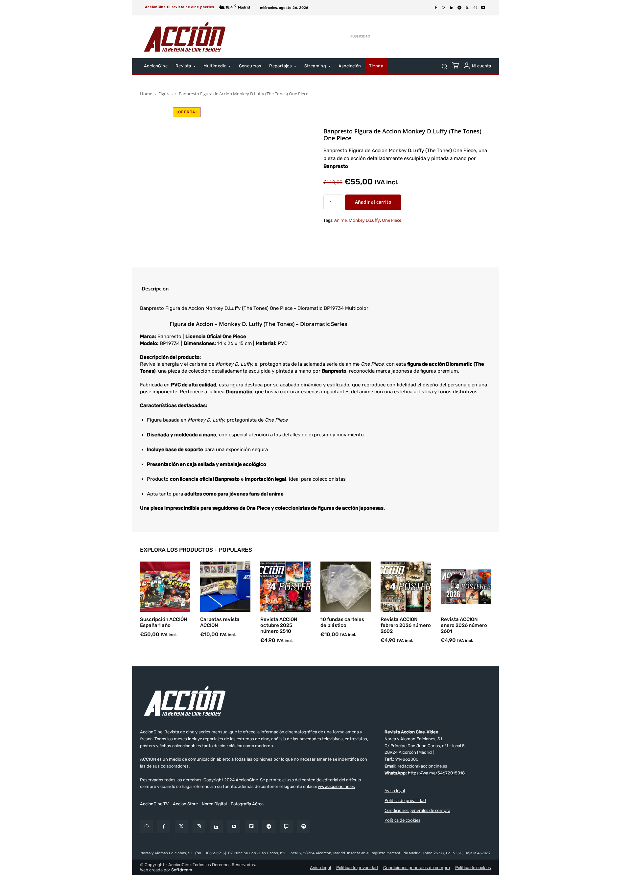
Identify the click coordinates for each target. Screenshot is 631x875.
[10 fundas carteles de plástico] (345, 587)
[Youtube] (483, 8)
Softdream (181, 869)
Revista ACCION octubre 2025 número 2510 (278, 625)
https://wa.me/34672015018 (436, 773)
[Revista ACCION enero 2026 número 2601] (466, 587)
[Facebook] (436, 8)
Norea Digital (214, 803)
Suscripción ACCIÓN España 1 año (163, 622)
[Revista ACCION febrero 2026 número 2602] (406, 587)
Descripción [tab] (155, 288)
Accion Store (185, 803)
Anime (340, 220)
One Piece (391, 220)
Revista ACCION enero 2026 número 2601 (464, 625)
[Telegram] (459, 8)
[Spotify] (303, 826)
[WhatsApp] (475, 8)
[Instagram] (444, 8)
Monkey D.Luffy (364, 220)
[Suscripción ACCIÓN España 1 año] (165, 587)
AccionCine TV (154, 803)
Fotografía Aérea (247, 803)
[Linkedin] (452, 8)
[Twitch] (286, 826)
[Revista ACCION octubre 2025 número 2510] (285, 587)
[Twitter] (181, 826)
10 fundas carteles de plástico (342, 622)
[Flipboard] (251, 826)
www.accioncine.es (336, 786)
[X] (467, 8)
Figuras (165, 94)
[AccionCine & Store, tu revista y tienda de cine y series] (184, 37)
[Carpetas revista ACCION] (225, 587)
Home (146, 94)
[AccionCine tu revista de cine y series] (315, 701)
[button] (444, 66)
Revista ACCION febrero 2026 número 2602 (406, 625)
